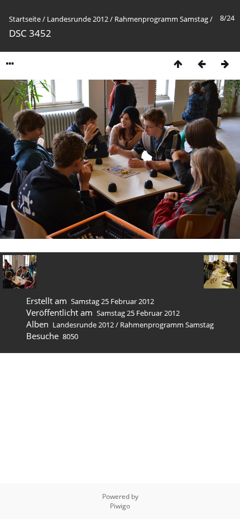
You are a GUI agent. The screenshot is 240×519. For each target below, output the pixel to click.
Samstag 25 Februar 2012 (112, 301)
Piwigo (120, 506)
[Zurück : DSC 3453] (201, 63)
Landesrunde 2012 (77, 19)
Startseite (25, 19)
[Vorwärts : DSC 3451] (225, 63)
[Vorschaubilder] (178, 63)
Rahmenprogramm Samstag (161, 19)
